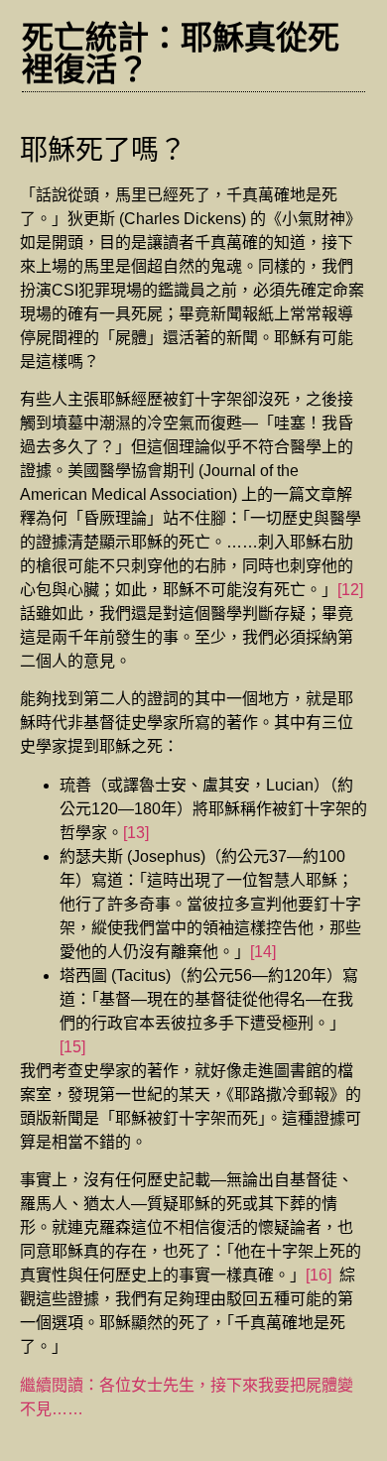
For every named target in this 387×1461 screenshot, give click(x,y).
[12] (350, 589)
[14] (263, 951)
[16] (318, 1275)
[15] (72, 1046)
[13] (136, 832)
